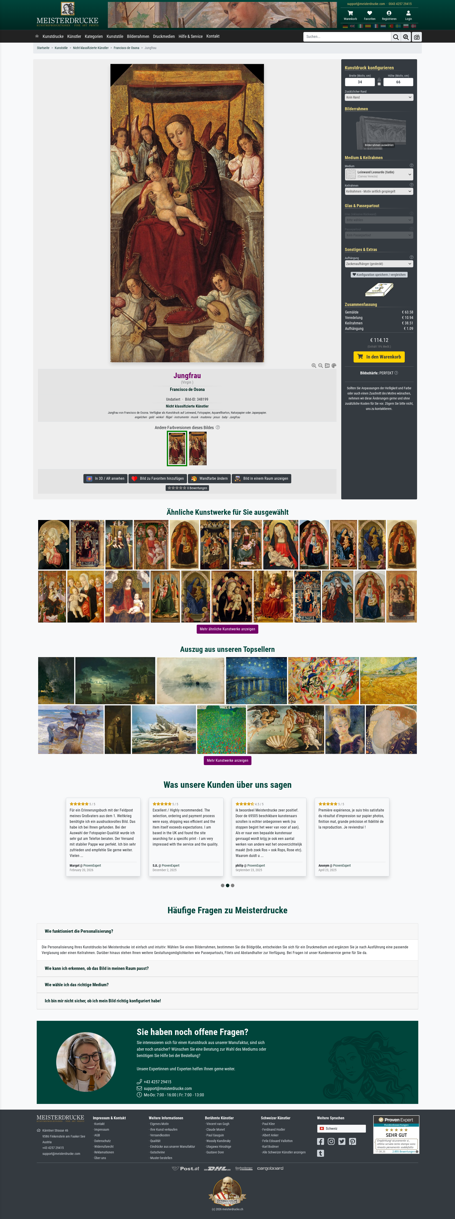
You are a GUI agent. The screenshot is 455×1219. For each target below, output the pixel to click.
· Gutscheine (157, 1152)
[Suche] (396, 37)
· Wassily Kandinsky (218, 1141)
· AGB (96, 1135)
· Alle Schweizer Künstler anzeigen (283, 1152)
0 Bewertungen (197, 488)
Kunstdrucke (53, 36)
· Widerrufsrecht (103, 1147)
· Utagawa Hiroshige (218, 1147)
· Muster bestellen (160, 1158)
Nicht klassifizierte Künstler (91, 48)
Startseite (43, 48)
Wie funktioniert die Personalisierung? (79, 931)
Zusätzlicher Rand (355, 91)
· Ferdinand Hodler (273, 1130)
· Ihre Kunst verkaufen (163, 1130)
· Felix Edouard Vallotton (277, 1141)
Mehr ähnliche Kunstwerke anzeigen (227, 629)
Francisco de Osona (126, 48)
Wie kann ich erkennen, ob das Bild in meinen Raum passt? (97, 968)
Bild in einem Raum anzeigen (264, 478)
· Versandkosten (159, 1135)
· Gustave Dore (214, 1152)
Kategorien (94, 36)
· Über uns (99, 1158)
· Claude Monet (215, 1130)
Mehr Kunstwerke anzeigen (227, 760)
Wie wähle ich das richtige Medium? (77, 984)
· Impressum (101, 1130)
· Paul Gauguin (214, 1135)
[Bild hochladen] (417, 37)
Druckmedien (164, 36)
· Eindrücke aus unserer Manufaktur (172, 1147)
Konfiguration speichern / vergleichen (381, 275)
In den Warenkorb (382, 357)
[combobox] (379, 97)
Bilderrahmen (138, 36)
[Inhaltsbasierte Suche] (406, 37)
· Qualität (154, 1141)
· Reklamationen (103, 1152)
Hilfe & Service (191, 36)
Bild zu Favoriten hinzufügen (160, 478)
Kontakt (212, 36)
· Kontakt (99, 1124)
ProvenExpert (86, 866)
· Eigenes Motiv (159, 1124)
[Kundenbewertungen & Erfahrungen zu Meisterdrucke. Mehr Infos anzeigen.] (396, 1134)
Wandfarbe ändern (212, 478)
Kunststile (115, 36)
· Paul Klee (268, 1124)
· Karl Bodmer (270, 1147)
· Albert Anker (269, 1135)
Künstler (74, 36)
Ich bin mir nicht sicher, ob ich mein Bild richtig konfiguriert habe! (103, 1001)
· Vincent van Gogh (217, 1124)
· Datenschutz (102, 1141)
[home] (37, 36)
